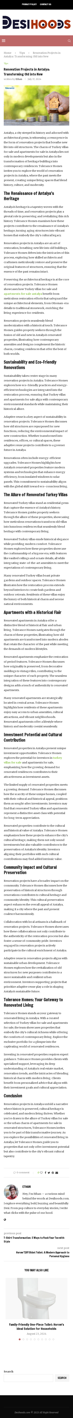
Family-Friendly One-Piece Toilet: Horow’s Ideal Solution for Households (36, 1326)
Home (7, 53)
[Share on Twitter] (49, 1172)
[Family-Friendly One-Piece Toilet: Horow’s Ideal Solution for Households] (36, 1298)
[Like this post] (41, 1172)
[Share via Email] (56, 1172)
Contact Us (45, 4)
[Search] (69, 40)
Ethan (19, 79)
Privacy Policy (29, 4)
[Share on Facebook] (45, 1172)
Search (8, 1371)
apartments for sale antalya (23, 293)
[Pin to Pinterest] (53, 1172)
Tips (22, 53)
